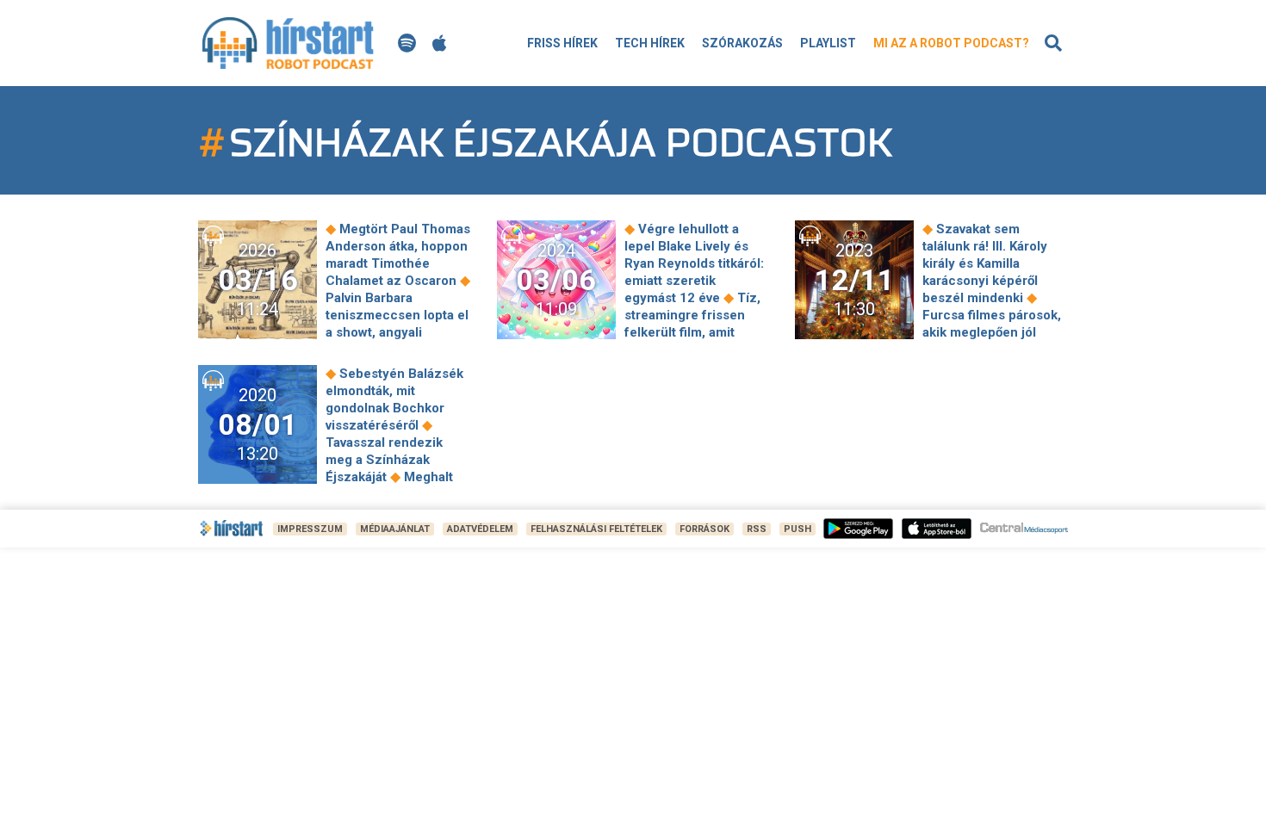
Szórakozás (742, 43)
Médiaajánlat (395, 529)
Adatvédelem (480, 529)
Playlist (828, 43)
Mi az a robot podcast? (951, 43)
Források (704, 529)
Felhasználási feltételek (596, 529)
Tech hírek (650, 43)
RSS (756, 529)
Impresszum (310, 529)
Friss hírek (562, 43)
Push (797, 529)
